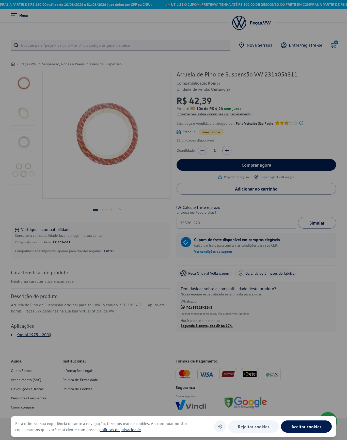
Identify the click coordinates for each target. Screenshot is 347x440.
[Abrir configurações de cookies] (220, 426)
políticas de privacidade (120, 429)
